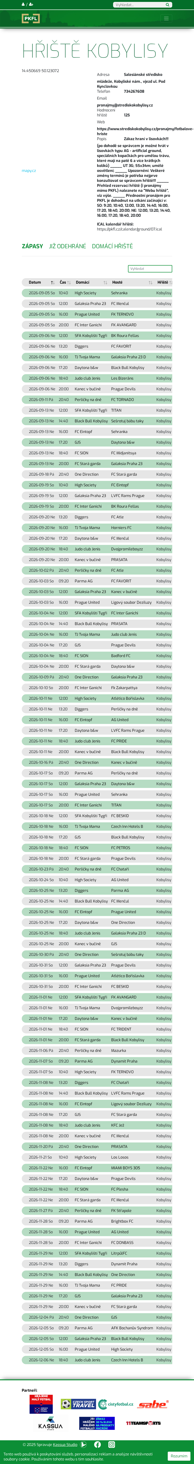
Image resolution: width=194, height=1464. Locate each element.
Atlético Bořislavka (127, 698)
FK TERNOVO (122, 314)
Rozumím (179, 1456)
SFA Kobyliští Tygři (91, 335)
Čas (63, 282)
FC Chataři (120, 869)
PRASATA (119, 559)
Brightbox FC (122, 1221)
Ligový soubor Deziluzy (131, 602)
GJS (78, 442)
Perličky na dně (88, 399)
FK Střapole (121, 1210)
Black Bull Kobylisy (127, 367)
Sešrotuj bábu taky (127, 421)
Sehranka (119, 292)
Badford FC (120, 655)
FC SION (81, 453)
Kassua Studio (65, 1444)
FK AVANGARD (124, 324)
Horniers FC (121, 527)
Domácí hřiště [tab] (112, 246)
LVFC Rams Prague (128, 495)
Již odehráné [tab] (67, 246)
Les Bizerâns (122, 378)
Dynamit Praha (124, 1061)
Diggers (81, 346)
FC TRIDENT (121, 1029)
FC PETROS (120, 847)
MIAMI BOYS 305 (125, 1167)
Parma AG (84, 581)
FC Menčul (120, 303)
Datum (35, 282)
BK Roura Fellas (125, 335)
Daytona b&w (86, 367)
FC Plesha (119, 1189)
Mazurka (118, 1050)
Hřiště (163, 282)
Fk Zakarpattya (124, 687)
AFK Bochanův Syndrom (132, 1328)
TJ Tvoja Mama (87, 356)
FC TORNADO (122, 399)
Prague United (87, 314)
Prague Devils (123, 389)
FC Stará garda (88, 463)
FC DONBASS (122, 1242)
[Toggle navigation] (166, 18)
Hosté (117, 282)
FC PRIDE (119, 741)
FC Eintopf (83, 431)
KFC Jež (117, 1125)
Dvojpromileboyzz (127, 549)
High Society (85, 292)
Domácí (82, 282)
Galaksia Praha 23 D (128, 356)
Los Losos (119, 1157)
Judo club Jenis (87, 378)
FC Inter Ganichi (88, 324)
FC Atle (117, 517)
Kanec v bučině (88, 389)
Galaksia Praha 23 (90, 303)
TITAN (116, 410)
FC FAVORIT (121, 346)
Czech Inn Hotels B (127, 826)
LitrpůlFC (119, 1253)
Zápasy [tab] (32, 246)
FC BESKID (120, 815)
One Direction (86, 474)
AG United (119, 719)
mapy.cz (29, 170)
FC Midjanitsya (123, 453)
